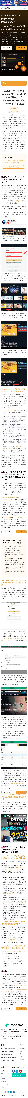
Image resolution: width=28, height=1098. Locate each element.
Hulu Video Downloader (6, 1054)
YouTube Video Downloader (7, 1060)
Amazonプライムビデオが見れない (14, 951)
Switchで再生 (7, 517)
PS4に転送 (19, 517)
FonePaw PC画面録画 (9, 940)
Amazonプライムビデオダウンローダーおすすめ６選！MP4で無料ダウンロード (14, 168)
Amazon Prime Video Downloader (9, 1057)
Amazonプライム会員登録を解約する (12, 410)
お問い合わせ (23, 1056)
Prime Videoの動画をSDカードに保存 (12, 893)
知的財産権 (3, 1082)
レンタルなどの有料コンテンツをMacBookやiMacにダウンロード (14, 903)
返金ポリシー (23, 1048)
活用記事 (22, 1059)
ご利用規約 (3, 1079)
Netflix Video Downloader (7, 1051)
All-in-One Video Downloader (8, 1048)
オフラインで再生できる (19, 985)
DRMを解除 (8, 558)
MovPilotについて (5, 1070)
